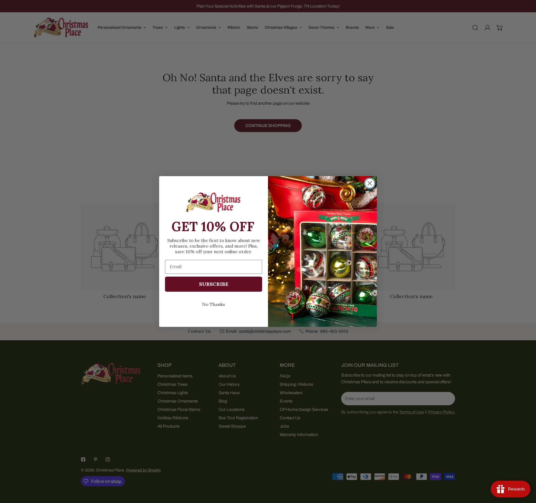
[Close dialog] (370, 183)
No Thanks (213, 304)
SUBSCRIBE (213, 284)
